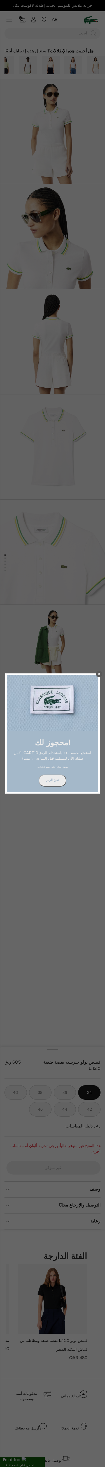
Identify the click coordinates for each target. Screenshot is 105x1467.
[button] (99, 674)
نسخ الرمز (52, 780)
